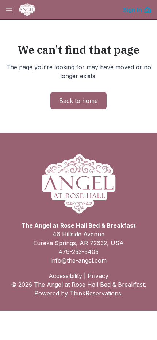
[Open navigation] (9, 10)
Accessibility (65, 275)
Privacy (98, 275)
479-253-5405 (78, 251)
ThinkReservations (95, 293)
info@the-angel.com (79, 260)
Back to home (78, 100)
